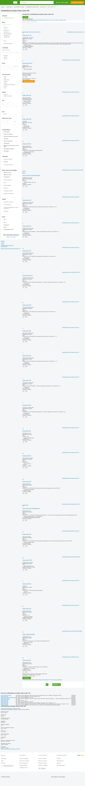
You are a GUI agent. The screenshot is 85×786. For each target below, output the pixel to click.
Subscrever (26, 678)
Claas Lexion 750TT (27, 63)
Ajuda (2, 760)
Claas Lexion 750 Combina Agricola (31, 175)
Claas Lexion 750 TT (27, 275)
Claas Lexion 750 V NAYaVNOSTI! (31, 508)
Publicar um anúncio (28, 81)
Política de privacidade (24, 760)
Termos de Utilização (57, 679)
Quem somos (4, 758)
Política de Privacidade (43, 679)
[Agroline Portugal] (6, 2)
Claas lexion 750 (26, 431)
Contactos (3, 763)
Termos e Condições (24, 758)
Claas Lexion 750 (26, 35)
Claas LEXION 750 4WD (28, 634)
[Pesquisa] (21, 2)
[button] (23, 49)
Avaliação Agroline (23, 765)
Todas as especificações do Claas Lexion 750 (10, 708)
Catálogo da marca (24, 767)
